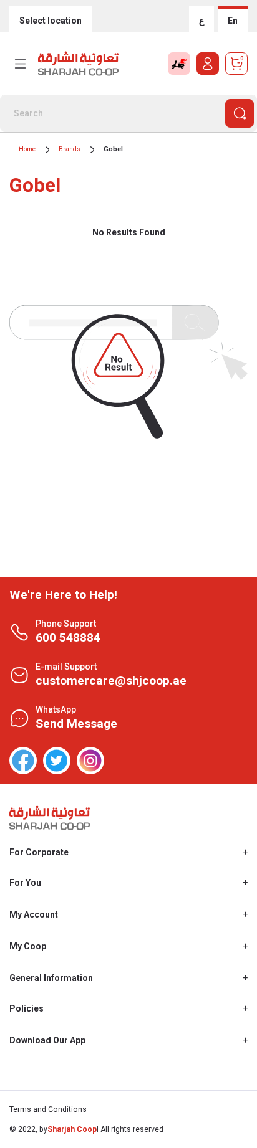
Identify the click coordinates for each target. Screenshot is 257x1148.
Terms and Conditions (48, 1109)
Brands (69, 149)
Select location (50, 21)
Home (27, 149)
